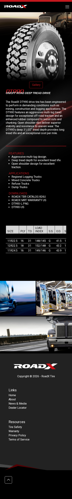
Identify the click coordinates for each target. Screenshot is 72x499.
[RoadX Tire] (17, 7)
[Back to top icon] (8, 480)
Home (12, 395)
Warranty (14, 431)
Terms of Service (19, 439)
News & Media (18, 403)
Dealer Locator (18, 407)
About (12, 399)
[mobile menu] (67, 7)
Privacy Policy (17, 435)
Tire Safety (15, 427)
